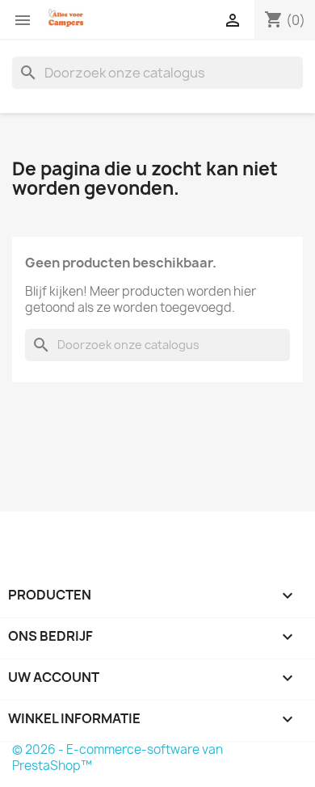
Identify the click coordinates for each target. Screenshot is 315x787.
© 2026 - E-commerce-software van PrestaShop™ (117, 757)
